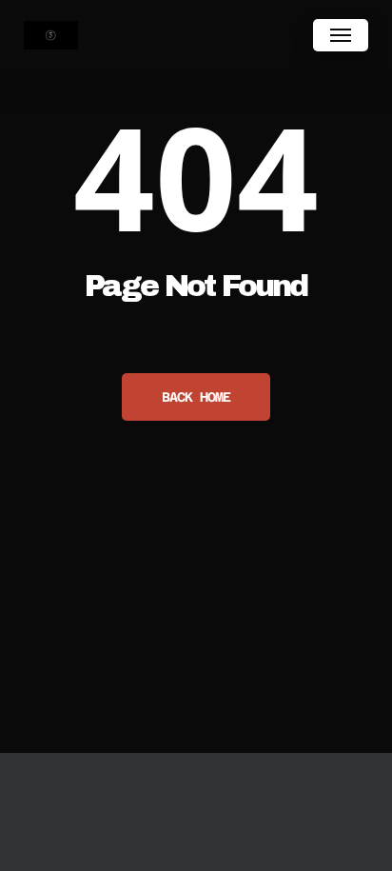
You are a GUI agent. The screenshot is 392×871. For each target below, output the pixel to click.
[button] (340, 35)
